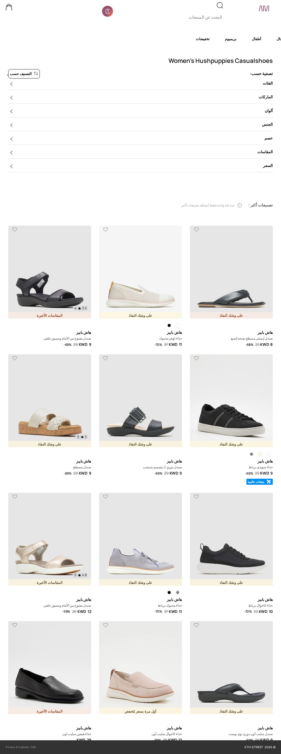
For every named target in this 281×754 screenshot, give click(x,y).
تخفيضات (203, 38)
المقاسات (265, 151)
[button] (9, 7)
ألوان (269, 110)
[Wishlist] (196, 229)
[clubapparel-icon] (107, 11)
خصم (269, 138)
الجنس (267, 124)
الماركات (266, 96)
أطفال (256, 38)
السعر (268, 165)
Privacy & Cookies (17, 747)
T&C (33, 747)
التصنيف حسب (21, 73)
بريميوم (231, 38)
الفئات (268, 83)
